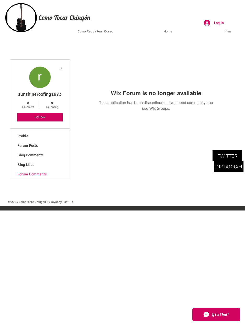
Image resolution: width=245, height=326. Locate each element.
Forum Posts (27, 145)
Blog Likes (25, 164)
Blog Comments (30, 155)
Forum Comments (32, 174)
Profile (22, 136)
